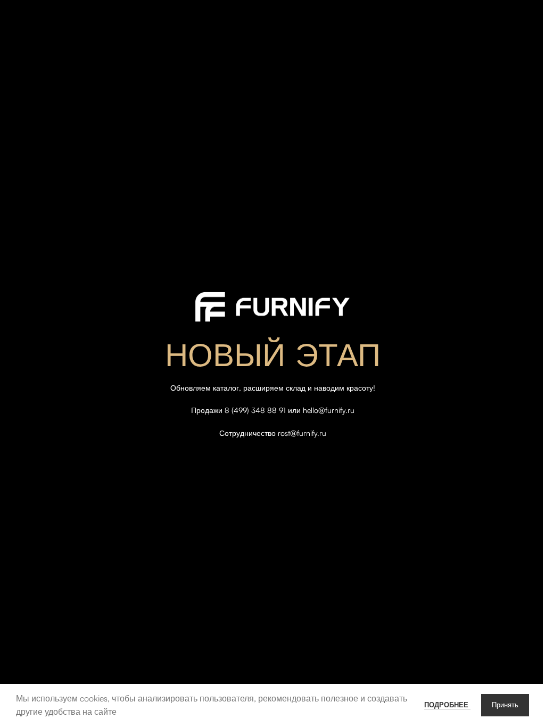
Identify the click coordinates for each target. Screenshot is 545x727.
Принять (505, 705)
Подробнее (447, 704)
